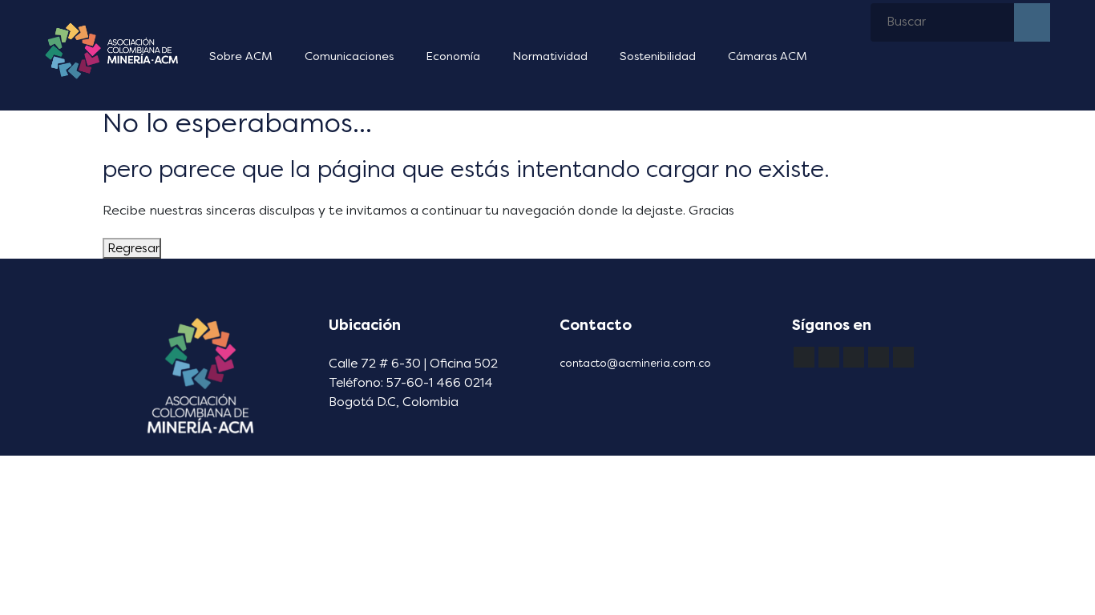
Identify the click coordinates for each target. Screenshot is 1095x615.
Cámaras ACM (767, 56)
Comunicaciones (349, 56)
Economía (453, 56)
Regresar (132, 248)
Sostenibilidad (658, 56)
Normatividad (550, 56)
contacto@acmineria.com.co (635, 363)
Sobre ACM (241, 56)
